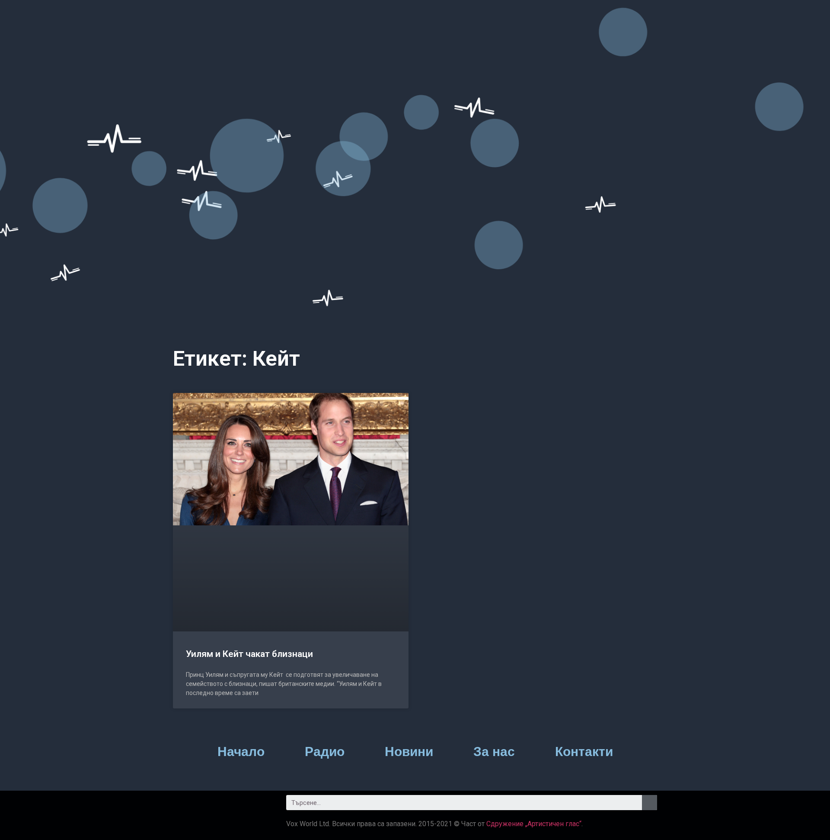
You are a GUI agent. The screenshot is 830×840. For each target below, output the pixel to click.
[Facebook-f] (184, 806)
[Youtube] (231, 806)
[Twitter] (207, 806)
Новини (409, 751)
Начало (241, 751)
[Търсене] (649, 802)
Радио (325, 751)
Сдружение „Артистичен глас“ (533, 824)
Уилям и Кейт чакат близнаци (249, 654)
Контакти (584, 751)
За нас (494, 751)
